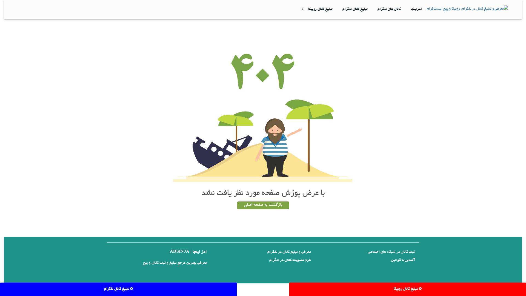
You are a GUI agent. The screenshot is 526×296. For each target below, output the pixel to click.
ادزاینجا (416, 9)
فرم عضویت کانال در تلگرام (290, 260)
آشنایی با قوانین (403, 260)
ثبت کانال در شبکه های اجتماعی (391, 252)
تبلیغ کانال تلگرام (355, 9)
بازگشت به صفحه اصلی (263, 205)
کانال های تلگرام (389, 9)
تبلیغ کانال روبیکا (320, 9)
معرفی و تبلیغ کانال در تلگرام (289, 252)
